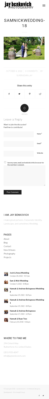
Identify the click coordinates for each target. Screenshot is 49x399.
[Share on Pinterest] (30, 94)
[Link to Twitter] (43, 396)
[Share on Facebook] (9, 94)
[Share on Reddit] (40, 94)
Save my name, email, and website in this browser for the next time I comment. (25, 164)
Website (40, 153)
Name (39, 134)
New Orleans (9, 250)
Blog (5, 242)
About (6, 239)
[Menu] (43, 5)
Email (39, 143)
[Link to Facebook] (39, 396)
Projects (7, 257)
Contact (7, 246)
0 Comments (31, 71)
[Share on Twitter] (19, 94)
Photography (9, 253)
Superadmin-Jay (24, 75)
